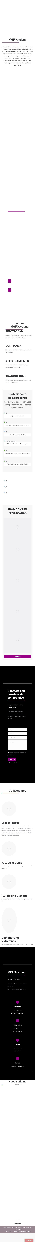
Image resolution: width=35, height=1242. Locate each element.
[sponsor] (17, 639)
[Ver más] (17, 443)
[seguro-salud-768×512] (17, 527)
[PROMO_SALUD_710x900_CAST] (17, 580)
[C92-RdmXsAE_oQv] (17, 549)
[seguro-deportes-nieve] (17, 611)
